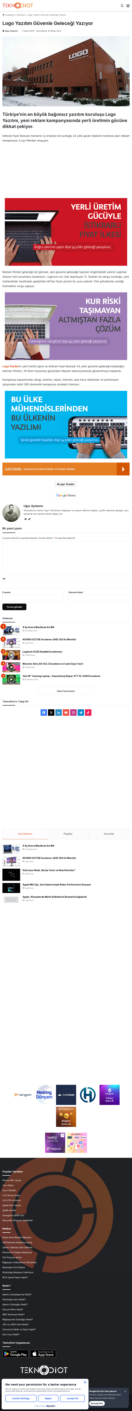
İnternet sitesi (76, 592)
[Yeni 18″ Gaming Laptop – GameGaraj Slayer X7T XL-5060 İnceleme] (11, 679)
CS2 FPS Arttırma (11, 1200)
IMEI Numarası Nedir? (13, 1314)
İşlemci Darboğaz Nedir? (15, 1304)
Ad (3, 578)
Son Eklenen (25, 833)
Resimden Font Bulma (13, 1267)
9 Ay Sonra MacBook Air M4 (38, 627)
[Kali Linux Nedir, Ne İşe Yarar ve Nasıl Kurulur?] (11, 875)
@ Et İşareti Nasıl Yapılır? (15, 1277)
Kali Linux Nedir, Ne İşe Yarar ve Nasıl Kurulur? (49, 870)
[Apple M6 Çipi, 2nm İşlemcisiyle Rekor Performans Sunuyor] (11, 888)
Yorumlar (109, 833)
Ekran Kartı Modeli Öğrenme (16, 1237)
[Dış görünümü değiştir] (122, 6)
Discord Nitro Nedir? (12, 1309)
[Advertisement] (66, 169)
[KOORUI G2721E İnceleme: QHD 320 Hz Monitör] (11, 643)
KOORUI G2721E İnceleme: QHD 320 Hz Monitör (49, 639)
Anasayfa (9, 15)
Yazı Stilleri (8, 1185)
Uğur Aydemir (11, 31)
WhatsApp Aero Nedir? (14, 1299)
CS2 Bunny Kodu (11, 1195)
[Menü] (128, 6)
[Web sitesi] (25, 519)
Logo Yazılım (66, 484)
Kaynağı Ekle (97, 1403)
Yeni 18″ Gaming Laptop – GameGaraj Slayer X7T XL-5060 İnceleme (61, 676)
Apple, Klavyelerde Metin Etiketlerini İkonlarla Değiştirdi (55, 896)
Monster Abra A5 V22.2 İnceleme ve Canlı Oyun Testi (53, 663)
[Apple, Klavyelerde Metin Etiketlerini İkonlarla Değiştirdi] (11, 899)
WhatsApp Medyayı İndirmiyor (17, 1272)
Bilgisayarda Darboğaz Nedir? (17, 1319)
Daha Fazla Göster (66, 691)
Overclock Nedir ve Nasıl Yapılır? (19, 1329)
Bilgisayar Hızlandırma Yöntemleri (19, 1262)
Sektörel (21, 15)
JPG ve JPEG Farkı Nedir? (15, 1324)
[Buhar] (29, 519)
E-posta (6, 592)
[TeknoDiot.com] (17, 5)
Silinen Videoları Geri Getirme (17, 1247)
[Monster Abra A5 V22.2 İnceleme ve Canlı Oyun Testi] (11, 667)
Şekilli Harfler (9, 1210)
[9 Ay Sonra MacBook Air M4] (11, 631)
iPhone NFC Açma (11, 1180)
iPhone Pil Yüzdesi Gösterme (17, 1252)
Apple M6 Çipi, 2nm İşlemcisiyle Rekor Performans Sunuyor (57, 884)
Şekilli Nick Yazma (11, 1205)
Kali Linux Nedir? (10, 1334)
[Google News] (66, 495)
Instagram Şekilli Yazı (13, 1215)
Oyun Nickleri (9, 1190)
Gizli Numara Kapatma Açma (17, 1242)
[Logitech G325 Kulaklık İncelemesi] (11, 655)
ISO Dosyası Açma (12, 1257)
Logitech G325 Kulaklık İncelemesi (42, 651)
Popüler (68, 833)
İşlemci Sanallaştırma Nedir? (17, 1294)
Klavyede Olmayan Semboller (17, 1220)
